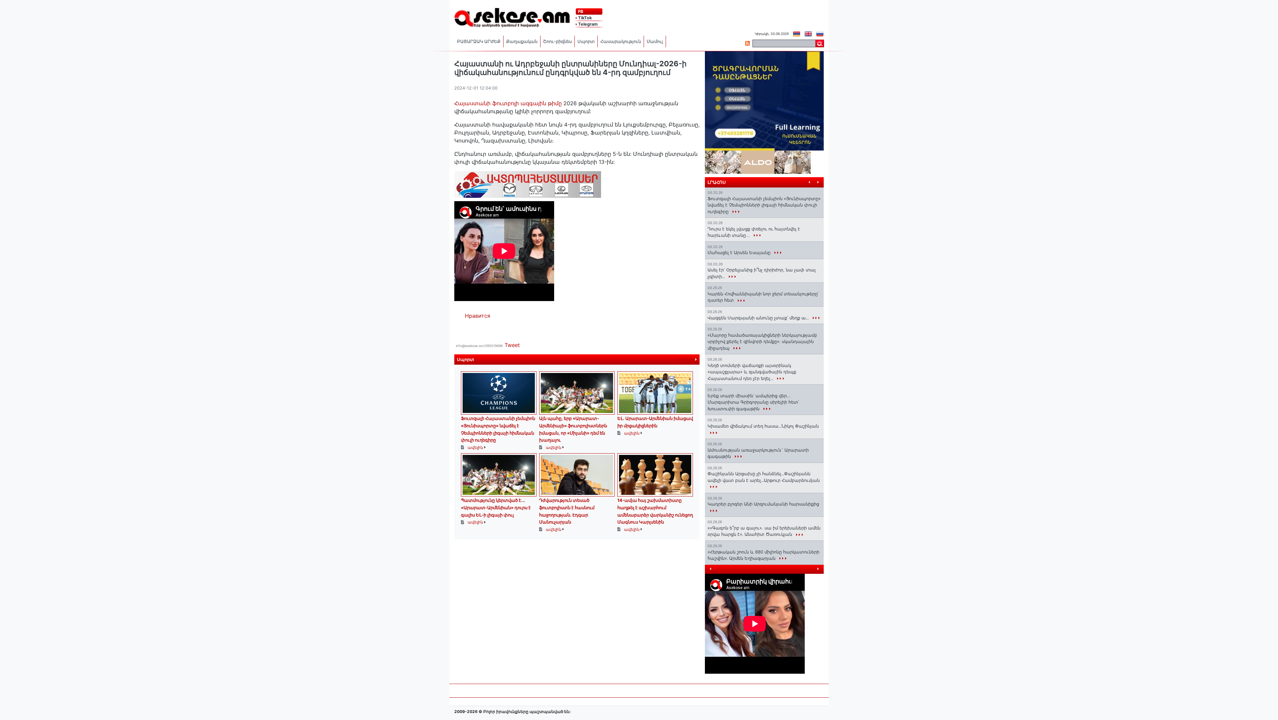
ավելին (686, 359)
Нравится (477, 315)
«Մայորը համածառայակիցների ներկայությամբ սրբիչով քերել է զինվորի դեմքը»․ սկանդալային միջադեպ (762, 341)
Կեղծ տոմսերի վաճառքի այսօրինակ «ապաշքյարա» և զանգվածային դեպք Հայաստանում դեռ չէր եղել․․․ (752, 372)
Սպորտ (586, 41)
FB (580, 11)
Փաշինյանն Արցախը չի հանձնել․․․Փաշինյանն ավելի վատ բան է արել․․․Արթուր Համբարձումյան (764, 477)
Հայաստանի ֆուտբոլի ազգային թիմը (508, 103)
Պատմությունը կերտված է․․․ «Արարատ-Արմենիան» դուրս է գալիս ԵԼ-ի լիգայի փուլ (496, 507)
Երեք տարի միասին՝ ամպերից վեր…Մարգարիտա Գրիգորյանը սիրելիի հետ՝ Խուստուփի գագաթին (753, 402)
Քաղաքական (521, 41)
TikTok (584, 17)
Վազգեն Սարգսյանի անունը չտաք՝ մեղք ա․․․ (759, 317)
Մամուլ (655, 41)
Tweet (512, 345)
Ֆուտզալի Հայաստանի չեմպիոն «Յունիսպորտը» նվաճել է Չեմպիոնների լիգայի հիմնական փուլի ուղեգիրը (764, 205)
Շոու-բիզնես (557, 41)
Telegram (587, 24)
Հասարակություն (620, 41)
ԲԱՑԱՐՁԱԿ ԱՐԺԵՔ (479, 41)
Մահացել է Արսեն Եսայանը (740, 252)
